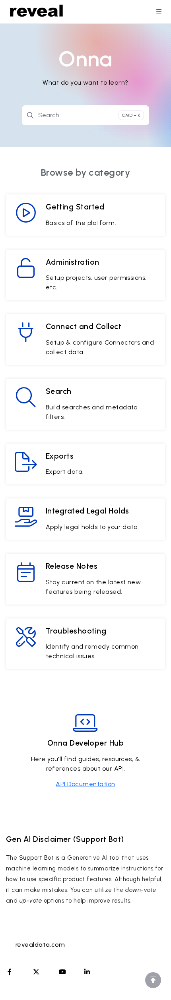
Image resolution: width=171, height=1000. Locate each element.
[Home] (36, 11)
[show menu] (158, 12)
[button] (153, 980)
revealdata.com (40, 944)
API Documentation (85, 784)
